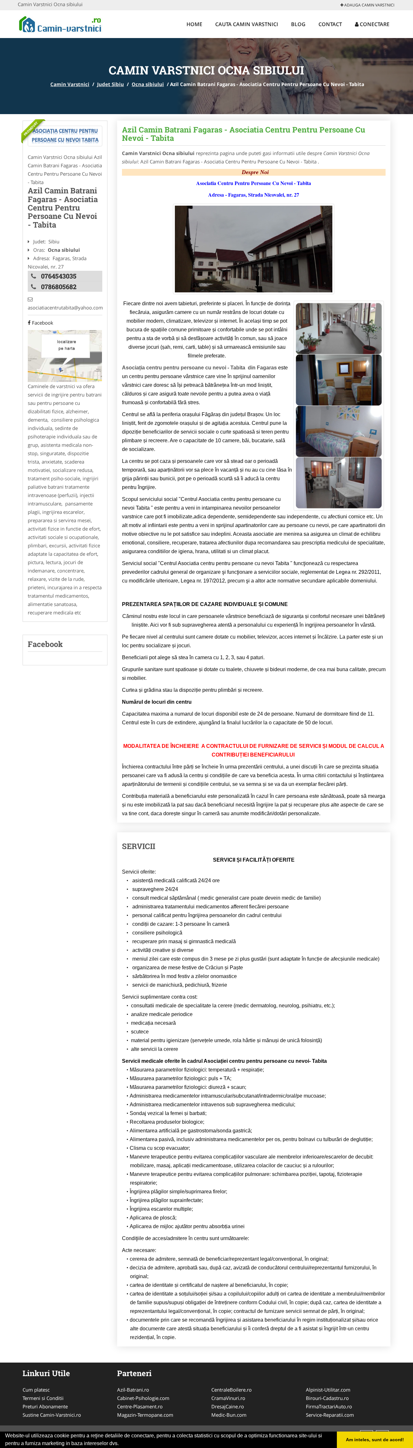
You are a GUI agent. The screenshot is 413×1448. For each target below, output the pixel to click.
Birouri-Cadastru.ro (327, 1398)
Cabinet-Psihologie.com (143, 1398)
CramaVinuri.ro (228, 1398)
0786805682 (58, 286)
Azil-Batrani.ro (133, 1389)
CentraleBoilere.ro (231, 1389)
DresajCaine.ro (227, 1406)
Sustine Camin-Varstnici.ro (52, 1415)
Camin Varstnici (69, 84)
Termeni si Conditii (43, 1398)
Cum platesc (36, 1389)
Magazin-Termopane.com (145, 1415)
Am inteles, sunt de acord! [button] (375, 1439)
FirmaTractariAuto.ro (329, 1406)
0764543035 (58, 276)
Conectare (373, 24)
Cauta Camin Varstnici (246, 24)
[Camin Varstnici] (60, 23)
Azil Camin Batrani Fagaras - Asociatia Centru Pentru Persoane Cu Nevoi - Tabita (243, 133)
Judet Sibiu (110, 84)
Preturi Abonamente (45, 1406)
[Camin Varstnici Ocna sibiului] (65, 136)
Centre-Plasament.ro (140, 1406)
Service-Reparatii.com (330, 1415)
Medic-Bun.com (229, 1415)
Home (194, 24)
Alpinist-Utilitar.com (328, 1389)
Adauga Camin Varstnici (368, 5)
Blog (298, 24)
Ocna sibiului (148, 84)
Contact (330, 24)
